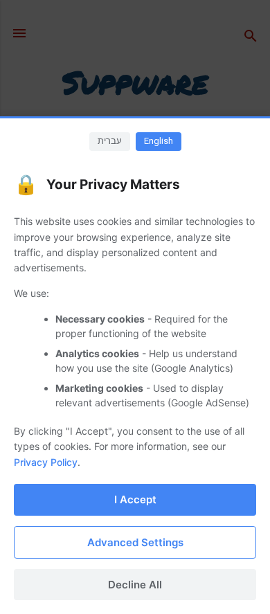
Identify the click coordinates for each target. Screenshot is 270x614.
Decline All (135, 584)
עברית (110, 141)
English (158, 141)
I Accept (135, 499)
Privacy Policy (46, 462)
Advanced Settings (135, 542)
